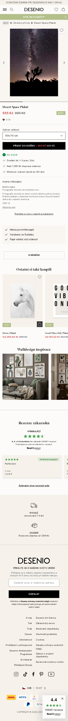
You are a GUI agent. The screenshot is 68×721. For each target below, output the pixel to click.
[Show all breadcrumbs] (6, 23)
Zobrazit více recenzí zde (34, 485)
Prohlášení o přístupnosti (19, 645)
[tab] (11, 100)
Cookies (40, 639)
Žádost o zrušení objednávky (44, 655)
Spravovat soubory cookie (50, 662)
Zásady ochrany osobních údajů (34, 601)
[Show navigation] (4, 9)
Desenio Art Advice (46, 618)
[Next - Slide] (64, 62)
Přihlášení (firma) (23, 665)
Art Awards (26, 659)
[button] (54, 706)
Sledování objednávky (47, 628)
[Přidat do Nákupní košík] (40, 324)
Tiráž (29, 628)
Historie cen (9, 207)
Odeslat (34, 594)
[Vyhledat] (11, 9)
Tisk (30, 623)
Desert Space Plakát (45, 23)
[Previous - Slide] (3, 62)
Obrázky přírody (21, 23)
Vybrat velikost (11, 129)
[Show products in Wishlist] (56, 9)
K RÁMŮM (34, 255)
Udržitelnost (25, 639)
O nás (29, 618)
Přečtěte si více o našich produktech (34, 214)
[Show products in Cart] (63, 9)
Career (28, 634)
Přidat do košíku (34, 145)
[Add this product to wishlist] (61, 30)
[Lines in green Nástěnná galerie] (26, 377)
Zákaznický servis (45, 623)
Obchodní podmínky (46, 634)
